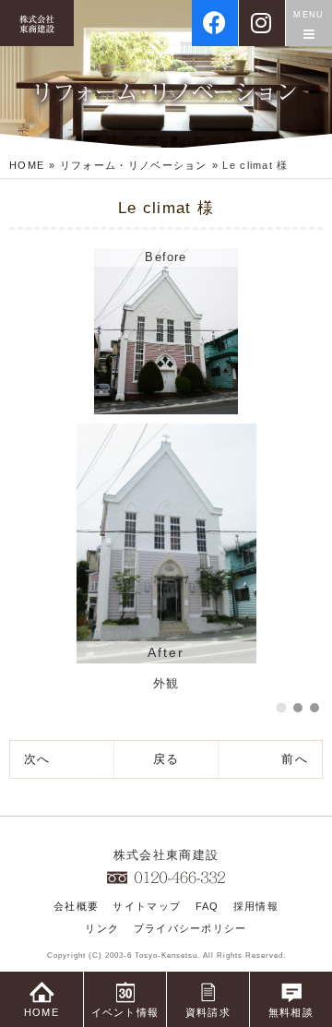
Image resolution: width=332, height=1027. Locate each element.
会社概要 (76, 906)
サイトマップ (147, 906)
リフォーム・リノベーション (134, 165)
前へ (294, 759)
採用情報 (256, 906)
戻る (166, 759)
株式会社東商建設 (166, 855)
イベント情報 (125, 1012)
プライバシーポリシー (190, 928)
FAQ (207, 906)
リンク (102, 928)
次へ (37, 759)
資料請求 (208, 1012)
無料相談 (291, 1012)
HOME (26, 165)
